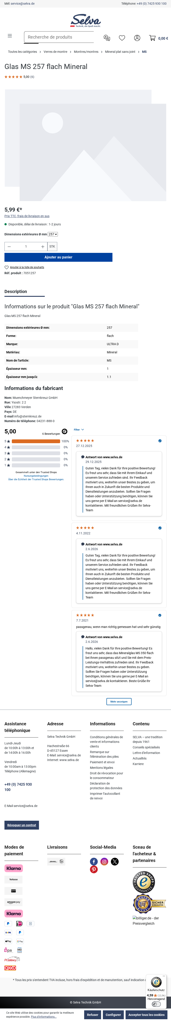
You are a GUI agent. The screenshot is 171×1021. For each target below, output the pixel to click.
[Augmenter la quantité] (43, 246)
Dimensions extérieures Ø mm (25, 234)
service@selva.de (23, 3)
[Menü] (164, 977)
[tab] (24, 292)
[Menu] (9, 35)
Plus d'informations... (44, 1016)
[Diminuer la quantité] (9, 246)
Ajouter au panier (58, 257)
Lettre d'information (146, 753)
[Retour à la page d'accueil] (85, 20)
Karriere (138, 764)
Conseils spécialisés (146, 747)
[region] (85, 145)
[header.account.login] (136, 37)
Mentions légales (101, 767)
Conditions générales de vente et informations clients (106, 741)
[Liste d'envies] (120, 37)
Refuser (92, 1015)
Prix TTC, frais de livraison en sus (26, 216)
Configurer (113, 1015)
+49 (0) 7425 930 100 (152, 3)
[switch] (156, 1004)
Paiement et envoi (102, 762)
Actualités (140, 758)
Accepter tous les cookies (146, 1015)
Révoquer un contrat (21, 825)
